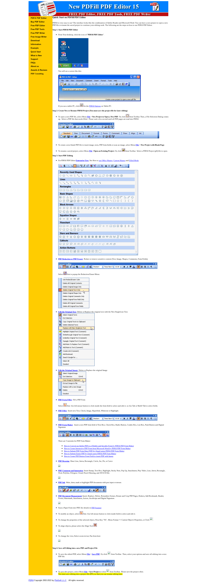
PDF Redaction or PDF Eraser (70, 259)
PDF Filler (62, 411)
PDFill (31, 580)
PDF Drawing (63, 461)
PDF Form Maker (65, 425)
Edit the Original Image (68, 370)
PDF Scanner (96, 508)
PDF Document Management (70, 496)
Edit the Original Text (67, 312)
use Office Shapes (105, 160)
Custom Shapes (119, 160)
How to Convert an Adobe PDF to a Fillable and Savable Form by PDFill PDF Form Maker (99, 446)
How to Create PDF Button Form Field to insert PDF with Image (88, 456)
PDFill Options (95, 106)
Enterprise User (82, 160)
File (88, 117)
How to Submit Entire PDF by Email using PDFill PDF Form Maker (90, 454)
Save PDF (96, 554)
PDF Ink (61, 482)
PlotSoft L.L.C (60, 580)
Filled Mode (134, 160)
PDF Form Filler (65, 400)
